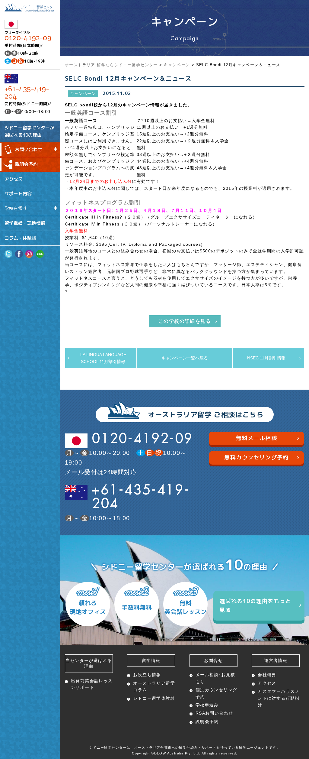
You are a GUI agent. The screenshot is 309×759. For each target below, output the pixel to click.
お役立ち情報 (147, 674)
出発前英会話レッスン (92, 684)
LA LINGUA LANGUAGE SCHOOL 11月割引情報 (103, 358)
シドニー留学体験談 (154, 698)
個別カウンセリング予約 (216, 693)
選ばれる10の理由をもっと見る (255, 605)
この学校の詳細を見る (184, 321)
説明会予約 (26, 164)
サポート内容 (18, 193)
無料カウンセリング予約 (256, 457)
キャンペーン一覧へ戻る (184, 357)
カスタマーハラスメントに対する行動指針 (279, 698)
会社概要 (267, 674)
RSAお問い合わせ (214, 713)
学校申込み (207, 704)
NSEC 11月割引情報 (266, 357)
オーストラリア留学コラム (154, 686)
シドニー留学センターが (29, 131)
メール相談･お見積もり (215, 678)
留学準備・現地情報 (25, 223)
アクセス (14, 179)
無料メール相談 (256, 438)
